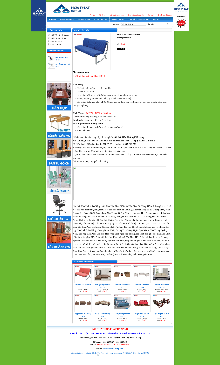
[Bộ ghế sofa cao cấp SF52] (102, 311)
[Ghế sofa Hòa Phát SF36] (142, 282)
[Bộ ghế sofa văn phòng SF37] (83, 311)
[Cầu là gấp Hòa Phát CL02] (51, 65)
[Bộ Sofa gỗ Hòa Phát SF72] (161, 311)
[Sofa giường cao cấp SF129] (122, 311)
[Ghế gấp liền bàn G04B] (51, 58)
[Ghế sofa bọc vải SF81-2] (83, 282)
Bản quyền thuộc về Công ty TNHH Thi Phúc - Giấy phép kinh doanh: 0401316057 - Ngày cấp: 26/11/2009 (110, 353)
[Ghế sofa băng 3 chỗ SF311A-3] (161, 282)
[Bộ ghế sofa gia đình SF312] (142, 311)
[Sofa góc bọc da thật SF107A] (102, 282)
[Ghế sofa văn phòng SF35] (122, 282)
